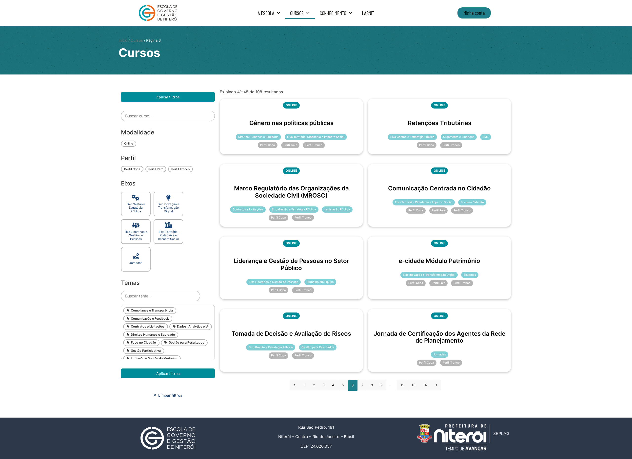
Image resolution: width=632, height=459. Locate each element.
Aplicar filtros (168, 96)
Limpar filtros (169, 395)
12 (402, 385)
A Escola (266, 13)
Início (122, 40)
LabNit (368, 13)
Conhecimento (333, 13)
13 (413, 385)
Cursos (297, 13)
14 (425, 385)
